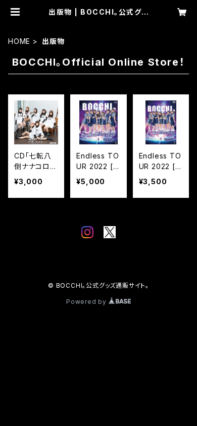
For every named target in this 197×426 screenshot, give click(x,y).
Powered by (87, 301)
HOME (19, 41)
